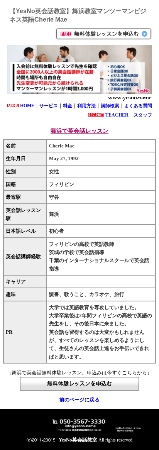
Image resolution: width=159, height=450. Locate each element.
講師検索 (110, 105)
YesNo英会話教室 (78, 440)
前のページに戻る (79, 400)
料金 (67, 105)
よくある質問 (138, 105)
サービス (48, 105)
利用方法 (86, 105)
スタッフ (143, 115)
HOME (27, 105)
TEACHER (117, 115)
